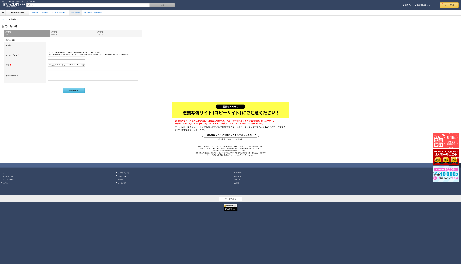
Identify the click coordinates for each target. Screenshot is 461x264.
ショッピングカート (9, 179)
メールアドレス (11, 55)
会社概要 (236, 183)
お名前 (8, 45)
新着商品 (121, 179)
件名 (8, 65)
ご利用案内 (237, 179)
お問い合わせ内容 (12, 76)
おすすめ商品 (122, 183)
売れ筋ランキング (123, 176)
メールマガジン (238, 173)
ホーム (5, 173)
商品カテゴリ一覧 (123, 173)
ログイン (408, 5)
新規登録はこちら (423, 5)
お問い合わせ (237, 176)
